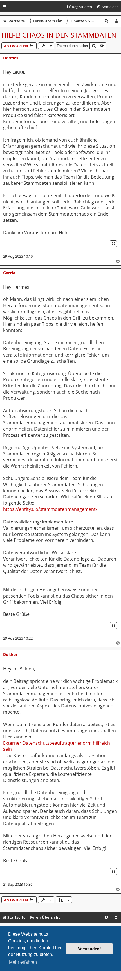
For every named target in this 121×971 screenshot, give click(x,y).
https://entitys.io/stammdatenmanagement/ (50, 509)
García (9, 272)
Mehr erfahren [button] (23, 962)
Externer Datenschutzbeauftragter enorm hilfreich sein (56, 746)
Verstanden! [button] (89, 948)
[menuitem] (107, 6)
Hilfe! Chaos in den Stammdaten (58, 35)
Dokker (10, 654)
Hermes (10, 57)
